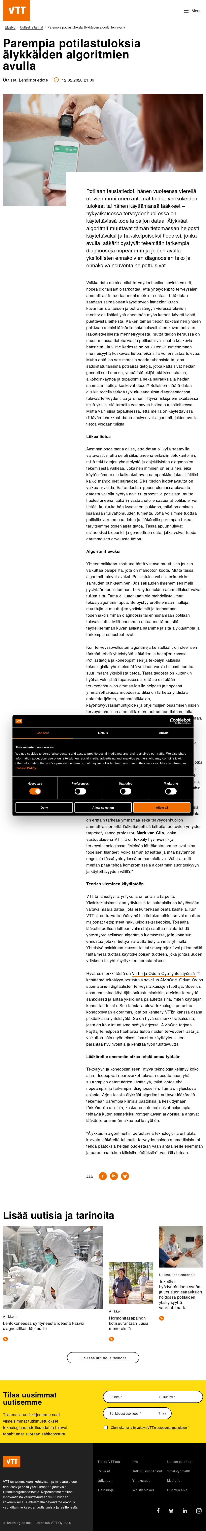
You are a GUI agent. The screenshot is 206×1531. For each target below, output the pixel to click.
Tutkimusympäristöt (147, 1471)
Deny (44, 807)
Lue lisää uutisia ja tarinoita (103, 1357)
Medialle (173, 1480)
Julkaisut (104, 1480)
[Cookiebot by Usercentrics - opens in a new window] (173, 721)
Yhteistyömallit (178, 1471)
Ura (135, 1461)
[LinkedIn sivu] (185, 1511)
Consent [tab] (43, 733)
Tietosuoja (106, 1490)
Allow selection (103, 807)
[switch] (80, 791)
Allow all (162, 807)
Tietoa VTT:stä (109, 1461)
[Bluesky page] (171, 1512)
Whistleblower (143, 1490)
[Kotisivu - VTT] (16, 10)
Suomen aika (177, 1490)
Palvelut (104, 1471)
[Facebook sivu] (158, 1511)
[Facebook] (103, 1176)
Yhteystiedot (141, 1480)
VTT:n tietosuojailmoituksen (167, 1427)
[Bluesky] (125, 1176)
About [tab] (163, 733)
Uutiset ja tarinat (180, 1461)
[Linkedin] (114, 1176)
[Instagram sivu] (199, 1512)
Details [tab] (103, 733)
